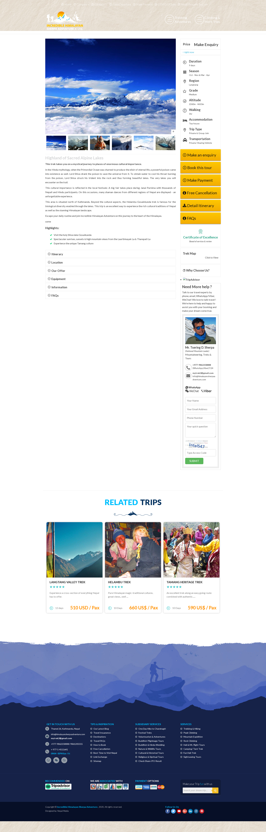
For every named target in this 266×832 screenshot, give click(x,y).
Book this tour (199, 167)
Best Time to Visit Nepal (105, 753)
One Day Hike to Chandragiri (152, 728)
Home (67, 4)
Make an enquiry (201, 155)
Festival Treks (145, 732)
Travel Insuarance (102, 732)
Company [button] (82, 4)
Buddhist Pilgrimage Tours (151, 741)
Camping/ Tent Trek (193, 749)
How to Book (99, 745)
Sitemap (97, 761)
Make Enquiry (206, 44)
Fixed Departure (122, 4)
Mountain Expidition (193, 736)
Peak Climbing (190, 732)
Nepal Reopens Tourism (194, 4)
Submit (194, 461)
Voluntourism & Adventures (151, 736)
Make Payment (144, 4)
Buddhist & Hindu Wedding (151, 745)
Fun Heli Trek (189, 753)
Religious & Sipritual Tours (151, 757)
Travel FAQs (99, 741)
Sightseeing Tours (192, 757)
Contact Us (101, 4)
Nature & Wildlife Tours (149, 749)
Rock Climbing (190, 741)
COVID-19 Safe (167, 4)
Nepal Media (63, 811)
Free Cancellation (201, 192)
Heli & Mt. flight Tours (194, 745)
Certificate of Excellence (200, 237)
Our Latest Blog (101, 728)
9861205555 (76, 744)
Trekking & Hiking (191, 728)
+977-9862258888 (60, 744)
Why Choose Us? (197, 270)
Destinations (99, 736)
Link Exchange (100, 757)
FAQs (191, 218)
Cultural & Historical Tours (151, 753)
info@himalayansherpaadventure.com (68, 734)
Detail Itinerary (200, 205)
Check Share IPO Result (150, 761)
